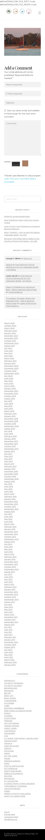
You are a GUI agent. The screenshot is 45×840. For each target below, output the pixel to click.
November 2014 (11, 534)
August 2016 (9, 481)
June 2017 (8, 456)
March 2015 (9, 524)
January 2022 (10, 333)
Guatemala (10, 731)
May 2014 (8, 549)
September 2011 (11, 622)
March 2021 (9, 358)
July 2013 (8, 574)
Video (7, 791)
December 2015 (11, 502)
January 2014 (9, 559)
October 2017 (10, 446)
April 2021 (8, 356)
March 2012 (9, 615)
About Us (28, 258)
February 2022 (10, 331)
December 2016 (11, 471)
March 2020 (9, 386)
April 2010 (8, 657)
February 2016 (10, 496)
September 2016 (11, 479)
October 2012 (10, 597)
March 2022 (9, 328)
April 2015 (8, 522)
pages (7, 758)
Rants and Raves (12, 771)
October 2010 (10, 645)
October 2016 (10, 476)
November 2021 (11, 338)
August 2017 (9, 451)
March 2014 (9, 554)
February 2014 (10, 557)
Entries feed (9, 814)
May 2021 (8, 353)
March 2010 (9, 660)
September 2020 (11, 373)
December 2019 (11, 391)
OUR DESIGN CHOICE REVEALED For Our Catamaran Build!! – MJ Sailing (22, 267)
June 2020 (8, 378)
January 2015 (9, 529)
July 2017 (8, 454)
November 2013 (11, 564)
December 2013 (11, 562)
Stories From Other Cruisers (19, 784)
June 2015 (8, 517)
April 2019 (8, 409)
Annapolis (9, 681)
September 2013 (11, 569)
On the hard (10, 756)
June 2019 (8, 404)
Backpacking (10, 688)
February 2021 (10, 361)
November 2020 (11, 368)
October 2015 (10, 507)
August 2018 (9, 429)
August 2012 (9, 602)
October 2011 (10, 620)
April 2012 (8, 612)
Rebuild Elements (13, 774)
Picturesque (10, 769)
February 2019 (10, 414)
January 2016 (9, 499)
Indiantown (10, 741)
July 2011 (8, 627)
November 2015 (11, 504)
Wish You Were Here (14, 796)
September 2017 (11, 449)
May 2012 (8, 610)
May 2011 (8, 632)
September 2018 (11, 426)
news (7, 753)
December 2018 (11, 419)
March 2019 (9, 411)
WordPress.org (10, 819)
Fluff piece (10, 718)
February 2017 (10, 466)
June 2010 (8, 652)
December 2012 (11, 592)
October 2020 (10, 371)
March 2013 (9, 584)
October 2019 (10, 396)
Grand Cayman (11, 726)
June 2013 (8, 577)
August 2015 (9, 512)
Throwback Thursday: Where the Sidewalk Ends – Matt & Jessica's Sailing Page (20, 301)
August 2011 (9, 625)
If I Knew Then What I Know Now (21, 738)
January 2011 (9, 640)
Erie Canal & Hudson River (18, 711)
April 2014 (8, 552)
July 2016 (8, 484)
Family (7, 713)
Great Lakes (10, 728)
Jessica (9, 265)
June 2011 (8, 630)
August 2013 (9, 572)
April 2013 (8, 582)
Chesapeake (10, 701)
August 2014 (9, 542)
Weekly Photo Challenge (17, 794)
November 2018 (11, 421)
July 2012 (8, 605)
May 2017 (8, 459)
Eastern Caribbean (14, 708)
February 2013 (10, 587)
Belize (7, 693)
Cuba (6, 706)
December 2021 (11, 336)
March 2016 (9, 494)
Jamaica (8, 743)
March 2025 (9, 323)
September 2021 (11, 343)
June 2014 (8, 547)
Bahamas (8, 691)
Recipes (8, 776)
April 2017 (8, 461)
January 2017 (9, 469)
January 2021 (9, 363)
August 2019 (9, 399)
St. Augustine (11, 781)
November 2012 (11, 594)
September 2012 (11, 599)
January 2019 (9, 416)
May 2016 (8, 489)
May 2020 (8, 381)
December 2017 (11, 441)
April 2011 (8, 635)
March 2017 (9, 464)
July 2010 (8, 650)
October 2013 (10, 567)
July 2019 (8, 401)
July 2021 (8, 348)
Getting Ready (11, 723)
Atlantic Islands (13, 686)
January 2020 (10, 388)
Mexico (7, 748)
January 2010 (10, 665)
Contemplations (16, 292)
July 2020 (8, 376)
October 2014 (10, 537)
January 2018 (9, 439)
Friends (8, 721)
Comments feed (11, 817)
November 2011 (11, 617)
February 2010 (10, 662)
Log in (7, 812)
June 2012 (8, 607)
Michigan (9, 751)
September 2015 (11, 509)
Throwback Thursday (15, 786)
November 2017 (11, 444)
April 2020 (8, 383)
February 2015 (10, 527)
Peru (6, 763)
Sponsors (9, 779)
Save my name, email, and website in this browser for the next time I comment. (21, 113)
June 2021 (8, 351)
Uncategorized (12, 789)
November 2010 (11, 642)
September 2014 (11, 539)
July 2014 (8, 544)
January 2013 (9, 589)
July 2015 (8, 514)
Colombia (9, 703)
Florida (8, 716)
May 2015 (8, 519)
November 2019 (11, 393)
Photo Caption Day (14, 766)
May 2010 (8, 655)
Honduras (9, 733)
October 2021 (10, 341)
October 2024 (10, 326)
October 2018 (10, 424)
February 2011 (10, 637)
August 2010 (9, 647)
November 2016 (11, 474)
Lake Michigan (11, 746)
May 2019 (8, 406)
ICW (6, 736)
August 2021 (9, 346)
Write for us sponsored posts (17, 216)
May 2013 (8, 579)
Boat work (10, 698)
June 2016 (8, 486)
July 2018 (8, 431)
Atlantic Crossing (13, 683)
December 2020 (11, 366)
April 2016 (8, 491)
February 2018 (10, 436)
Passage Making (12, 761)
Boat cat (8, 696)
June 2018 (8, 434)
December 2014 (11, 532)
